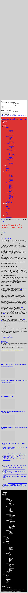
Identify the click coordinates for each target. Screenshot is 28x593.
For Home (11, 163)
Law (10, 184)
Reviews (5, 124)
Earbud (10, 153)
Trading (7, 209)
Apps (4, 125)
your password (16, 105)
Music (10, 191)
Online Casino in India (8, 337)
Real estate (11, 196)
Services (10, 199)
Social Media (9, 202)
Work (7, 213)
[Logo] (14, 118)
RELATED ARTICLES (6, 350)
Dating (10, 147)
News (4, 126)
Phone (4, 215)
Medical (10, 188)
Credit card (8, 143)
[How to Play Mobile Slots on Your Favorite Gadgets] (8, 440)
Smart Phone (8, 217)
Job (9, 181)
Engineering (11, 154)
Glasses (7, 168)
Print (10, 195)
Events (10, 157)
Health (7, 170)
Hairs (7, 169)
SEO (10, 198)
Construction (11, 142)
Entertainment (12, 155)
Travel (7, 211)
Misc (4, 219)
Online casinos (22, 289)
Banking (10, 135)
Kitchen (7, 182)
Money (10, 190)
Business (11, 131)
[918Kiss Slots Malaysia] (8, 394)
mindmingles (3, 232)
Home (2, 219)
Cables (7, 173)
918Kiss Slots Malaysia (7, 396)
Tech (7, 207)
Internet (10, 177)
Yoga (7, 212)
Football (10, 161)
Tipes (7, 214)
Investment (11, 179)
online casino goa (7, 335)
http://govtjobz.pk (4, 342)
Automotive (11, 133)
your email (15, 111)
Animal (7, 127)
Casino (10, 139)
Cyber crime (11, 146)
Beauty (7, 136)
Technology (8, 208)
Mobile (4, 122)
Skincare (8, 201)
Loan (10, 186)
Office (7, 192)
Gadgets (10, 164)
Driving (10, 152)
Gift (7, 166)
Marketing (11, 187)
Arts (10, 132)
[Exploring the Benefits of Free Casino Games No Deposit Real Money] (8, 377)
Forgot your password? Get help (7, 107)
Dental (10, 148)
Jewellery (11, 180)
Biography (11, 137)
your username (16, 103)
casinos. (22, 307)
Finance (7, 159)
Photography (11, 193)
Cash (10, 138)
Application (8, 128)
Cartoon (10, 175)
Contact (5, 121)
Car (9, 174)
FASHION (11, 158)
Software (5, 203)
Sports (7, 204)
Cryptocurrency (12, 144)
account (4, 313)
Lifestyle (10, 185)
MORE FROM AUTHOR (18, 350)
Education (11, 130)
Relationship (11, 197)
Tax (7, 206)
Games (4, 165)
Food (10, 160)
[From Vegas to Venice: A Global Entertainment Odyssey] (8, 424)
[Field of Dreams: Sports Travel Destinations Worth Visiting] (8, 408)
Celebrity (11, 141)
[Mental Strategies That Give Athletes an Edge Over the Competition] (8, 361)
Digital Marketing (12, 150)
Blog (4, 171)
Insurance (11, 176)
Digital (7, 149)
